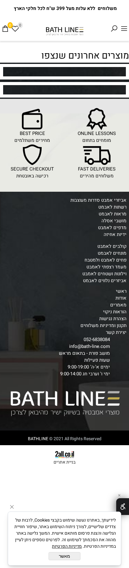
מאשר (64, 556)
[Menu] (124, 28)
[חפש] (114, 28)
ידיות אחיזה (115, 234)
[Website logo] (64, 31)
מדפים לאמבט (112, 227)
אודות (121, 298)
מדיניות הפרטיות (67, 546)
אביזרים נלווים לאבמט (104, 280)
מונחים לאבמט (112, 253)
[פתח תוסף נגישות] (122, 506)
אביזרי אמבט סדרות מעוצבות (98, 200)
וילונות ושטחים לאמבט (104, 273)
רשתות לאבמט (112, 207)
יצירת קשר (116, 332)
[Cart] (5, 28)
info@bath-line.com (89, 346)
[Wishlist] (15, 28)
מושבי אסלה (113, 220)
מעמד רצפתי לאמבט (106, 266)
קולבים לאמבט (111, 246)
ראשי (121, 291)
